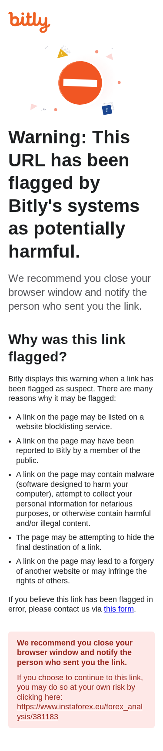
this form (119, 609)
